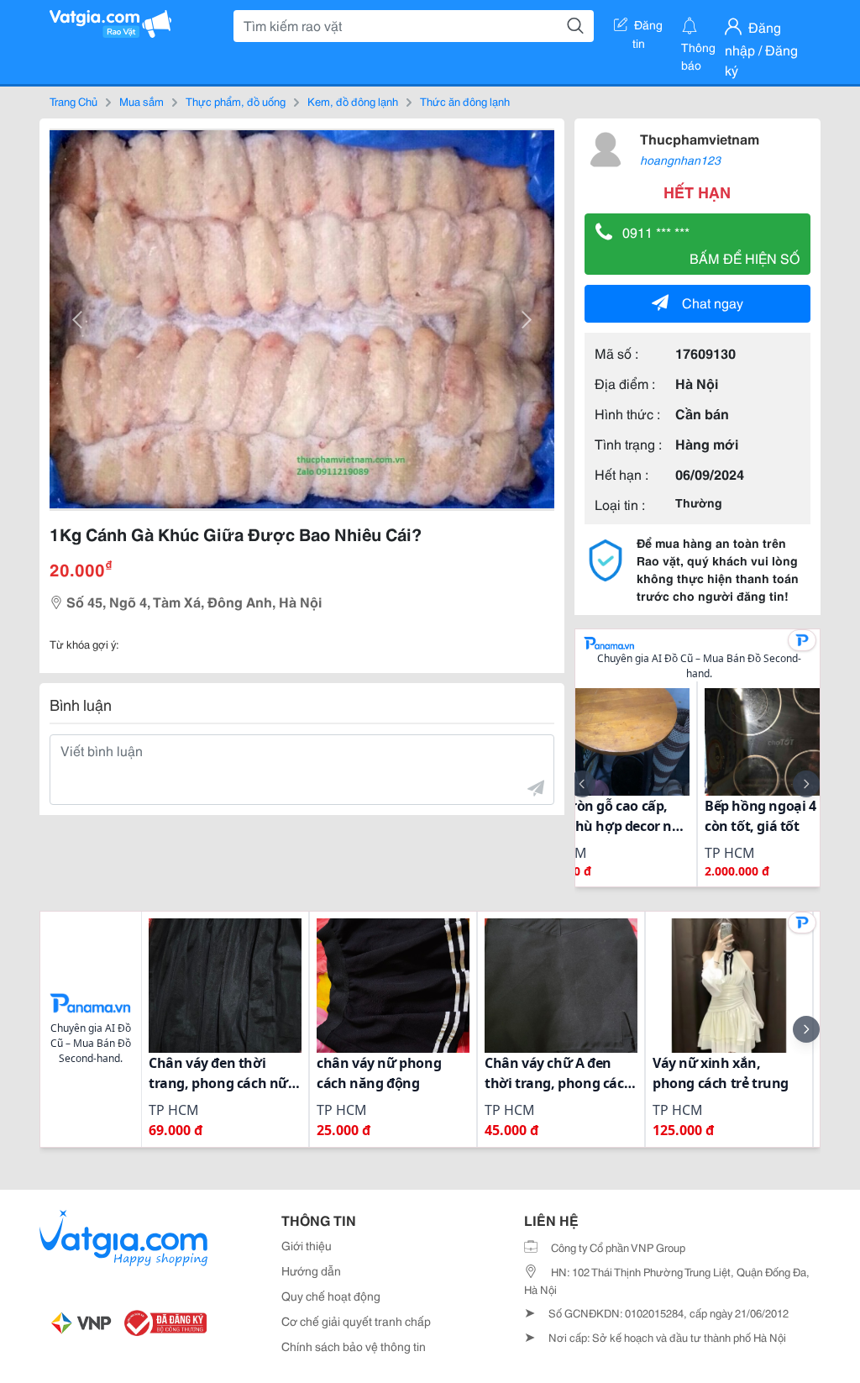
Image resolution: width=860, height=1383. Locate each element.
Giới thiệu (306, 1245)
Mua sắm (141, 100)
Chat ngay (712, 302)
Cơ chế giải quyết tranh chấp (356, 1320)
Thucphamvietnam (699, 138)
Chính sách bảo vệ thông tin (353, 1346)
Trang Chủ (73, 100)
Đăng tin (647, 27)
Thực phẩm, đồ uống (236, 100)
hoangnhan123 (680, 159)
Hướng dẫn (311, 1270)
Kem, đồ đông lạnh (352, 100)
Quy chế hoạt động (330, 1295)
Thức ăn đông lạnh (465, 100)
